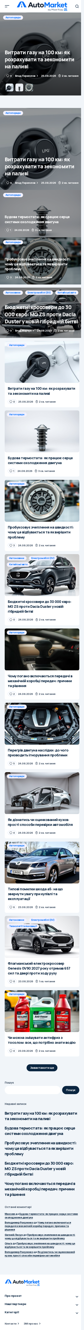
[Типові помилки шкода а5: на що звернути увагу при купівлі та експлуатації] (42, 862)
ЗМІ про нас (31, 1323)
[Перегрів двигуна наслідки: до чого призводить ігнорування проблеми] (42, 724)
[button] (7, 6)
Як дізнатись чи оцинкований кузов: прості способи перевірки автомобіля (40, 1253)
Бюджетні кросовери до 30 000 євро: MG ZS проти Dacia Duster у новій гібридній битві (39, 1169)
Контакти (11, 1323)
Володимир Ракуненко (19, 1222)
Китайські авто (67, 292)
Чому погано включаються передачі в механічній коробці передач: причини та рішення (40, 1189)
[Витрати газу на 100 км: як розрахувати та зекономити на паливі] (42, 149)
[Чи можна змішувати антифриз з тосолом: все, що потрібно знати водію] (42, 1011)
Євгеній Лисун (14, 1234)
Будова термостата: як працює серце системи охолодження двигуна (40, 1130)
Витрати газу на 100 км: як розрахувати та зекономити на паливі (41, 1116)
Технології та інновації (23, 926)
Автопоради (13, 17)
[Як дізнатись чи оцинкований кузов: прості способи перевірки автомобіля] (42, 793)
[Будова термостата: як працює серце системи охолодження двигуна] (42, 53)
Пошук (9, 1082)
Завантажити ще (42, 1068)
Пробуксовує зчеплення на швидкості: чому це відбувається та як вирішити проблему (41, 1148)
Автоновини (13, 292)
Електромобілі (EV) (39, 292)
